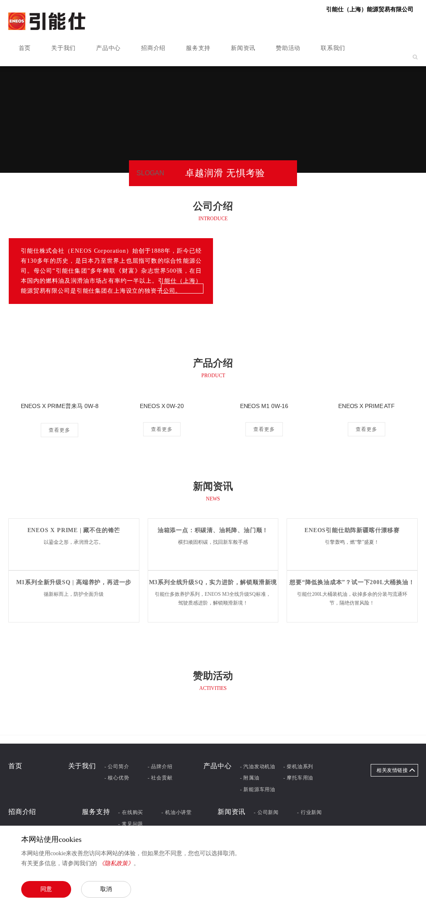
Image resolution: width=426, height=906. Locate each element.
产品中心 (108, 48)
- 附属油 (250, 778)
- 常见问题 (130, 824)
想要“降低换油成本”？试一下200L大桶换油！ (352, 582)
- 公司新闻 (266, 812)
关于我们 (63, 48)
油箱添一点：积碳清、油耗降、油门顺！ (213, 530)
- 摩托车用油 (298, 778)
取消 (106, 889)
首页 (25, 48)
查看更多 (59, 430)
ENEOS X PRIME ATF (366, 406)
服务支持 (198, 48)
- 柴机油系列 (298, 766)
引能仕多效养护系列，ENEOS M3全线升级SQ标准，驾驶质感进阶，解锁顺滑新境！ (213, 598)
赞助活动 (288, 48)
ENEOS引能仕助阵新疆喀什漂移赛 (352, 530)
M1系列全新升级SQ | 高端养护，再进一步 (74, 582)
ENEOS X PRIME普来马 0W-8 (60, 406)
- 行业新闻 (309, 812)
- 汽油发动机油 (257, 766)
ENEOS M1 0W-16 (264, 406)
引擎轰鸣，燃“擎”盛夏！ (352, 542)
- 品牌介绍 (160, 766)
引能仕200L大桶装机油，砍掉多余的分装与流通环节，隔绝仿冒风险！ (352, 598)
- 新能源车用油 (257, 789)
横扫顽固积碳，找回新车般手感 (213, 542)
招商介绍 (153, 48)
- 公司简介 (116, 766)
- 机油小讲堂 (176, 812)
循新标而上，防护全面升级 (74, 594)
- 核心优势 (116, 778)
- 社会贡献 (160, 778)
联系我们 (333, 48)
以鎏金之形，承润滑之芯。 (74, 542)
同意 (46, 889)
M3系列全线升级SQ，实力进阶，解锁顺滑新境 (213, 582)
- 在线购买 (130, 812)
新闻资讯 (243, 48)
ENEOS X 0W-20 (162, 406)
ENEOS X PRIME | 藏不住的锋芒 (74, 530)
